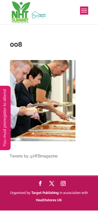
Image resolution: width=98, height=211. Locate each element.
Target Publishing (45, 193)
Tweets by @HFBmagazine (34, 156)
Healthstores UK (49, 200)
